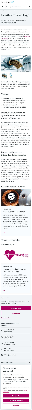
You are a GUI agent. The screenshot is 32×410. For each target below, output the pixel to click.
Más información (5, 318)
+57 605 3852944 (9, 342)
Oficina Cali (7, 348)
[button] (16, 308)
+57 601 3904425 (9, 330)
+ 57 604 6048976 (9, 336)
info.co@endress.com (10, 355)
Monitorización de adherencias (14, 212)
